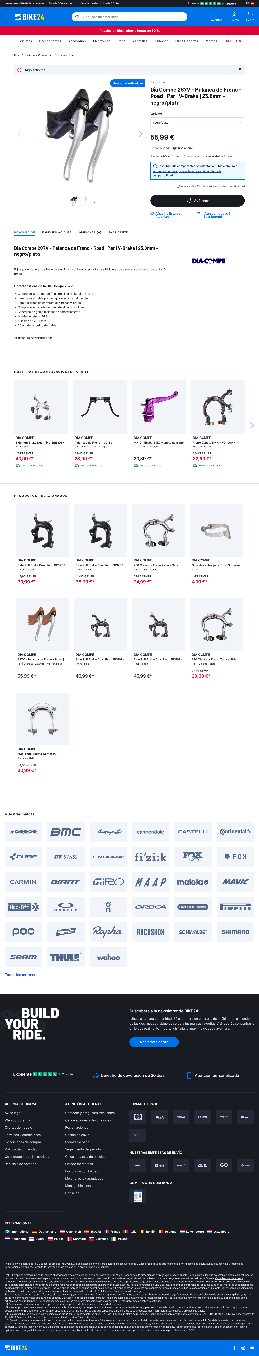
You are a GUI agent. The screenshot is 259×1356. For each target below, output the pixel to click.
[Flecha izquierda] (20, 625)
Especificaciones (57, 232)
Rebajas (105, 31)
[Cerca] (239, 69)
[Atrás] (19, 134)
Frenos (72, 55)
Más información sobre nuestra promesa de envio (176, 1310)
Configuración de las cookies (27, 1157)
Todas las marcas (20, 975)
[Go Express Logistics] (224, 1165)
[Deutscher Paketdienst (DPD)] (159, 1165)
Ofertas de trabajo (18, 1127)
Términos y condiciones (23, 1135)
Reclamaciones (76, 1127)
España (228, 156)
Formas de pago (77, 1142)
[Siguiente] (140, 134)
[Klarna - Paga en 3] (245, 1117)
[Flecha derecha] (65, 625)
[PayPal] (202, 1117)
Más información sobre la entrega (141, 1300)
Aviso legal (13, 1113)
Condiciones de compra (23, 1142)
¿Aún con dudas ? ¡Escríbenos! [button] (217, 215)
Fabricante (118, 232)
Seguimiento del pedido (83, 1149)
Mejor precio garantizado (84, 1178)
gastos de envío (90, 1263)
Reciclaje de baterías (20, 1164)
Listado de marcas (79, 1164)
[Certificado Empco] (138, 1196)
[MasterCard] (138, 1117)
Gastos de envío (77, 1135)
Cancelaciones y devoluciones (88, 1120)
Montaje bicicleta (78, 1186)
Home (17, 55)
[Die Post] (181, 1165)
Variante (156, 113)
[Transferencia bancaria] (138, 1135)
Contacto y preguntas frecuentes (90, 1113)
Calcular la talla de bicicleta (85, 1157)
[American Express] (181, 1117)
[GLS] (202, 1165)
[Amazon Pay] (224, 1117)
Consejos (72, 1193)
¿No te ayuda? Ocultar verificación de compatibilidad (211, 186)
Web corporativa (17, 1120)
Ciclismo (30, 55)
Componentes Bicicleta (51, 55)
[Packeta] (245, 1165)
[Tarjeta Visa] (159, 1117)
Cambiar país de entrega (229, 1278)
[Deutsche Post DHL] (138, 1165)
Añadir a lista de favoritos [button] (167, 215)
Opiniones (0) (90, 232)
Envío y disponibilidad (82, 1171)
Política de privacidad (21, 1149)
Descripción (24, 232)
